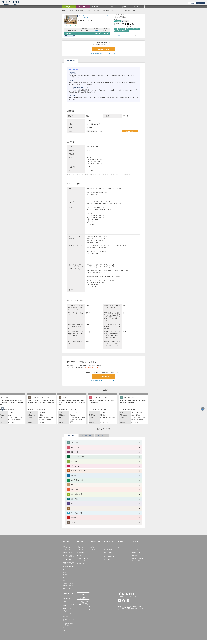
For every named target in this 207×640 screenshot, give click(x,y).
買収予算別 (66, 580)
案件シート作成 (119, 23)
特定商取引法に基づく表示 (68, 620)
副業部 (92, 547)
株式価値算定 (80, 555)
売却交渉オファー (81, 549)
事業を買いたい (67, 547)
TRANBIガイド (135, 547)
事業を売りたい (81, 547)
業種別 (64, 569)
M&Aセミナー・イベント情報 (68, 604)
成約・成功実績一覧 (109, 556)
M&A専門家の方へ (81, 563)
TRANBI (64, 10)
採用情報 (65, 627)
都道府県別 (66, 574)
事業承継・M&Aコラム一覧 (110, 560)
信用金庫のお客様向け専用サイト (83, 603)
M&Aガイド (135, 549)
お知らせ (65, 601)
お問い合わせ (83, 594)
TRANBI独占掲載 (69, 36)
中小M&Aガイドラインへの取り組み (68, 624)
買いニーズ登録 (67, 559)
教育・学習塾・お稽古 (93, 10)
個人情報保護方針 (67, 613)
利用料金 (120, 547)
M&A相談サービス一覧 (68, 566)
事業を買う (71, 10)
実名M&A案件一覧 (67, 552)
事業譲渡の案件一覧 (68, 586)
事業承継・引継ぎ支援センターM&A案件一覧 (68, 556)
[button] (203, 409)
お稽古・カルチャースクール (108, 10)
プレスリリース (67, 608)
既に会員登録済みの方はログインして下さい (103, 53)
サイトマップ (66, 630)
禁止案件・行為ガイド (137, 558)
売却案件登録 (80, 552)
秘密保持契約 (66, 616)
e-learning (106, 547)
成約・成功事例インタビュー (110, 553)
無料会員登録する (103, 49)
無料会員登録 (83, 598)
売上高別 (65, 577)
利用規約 (65, 611)
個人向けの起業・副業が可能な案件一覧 (68, 563)
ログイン (200, 3)
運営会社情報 (66, 598)
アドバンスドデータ (109, 549)
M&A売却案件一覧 (81, 10)
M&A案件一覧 (66, 549)
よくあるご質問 (136, 560)
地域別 (64, 572)
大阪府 (120, 10)
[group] (41, 408)
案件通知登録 (66, 588)
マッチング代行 (81, 560)
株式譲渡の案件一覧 (68, 583)
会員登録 (191, 3)
